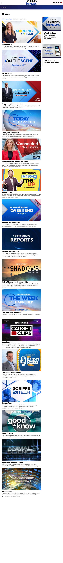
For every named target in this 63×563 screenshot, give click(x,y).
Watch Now (57, 2)
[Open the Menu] (2, 2)
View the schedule (7, 19)
